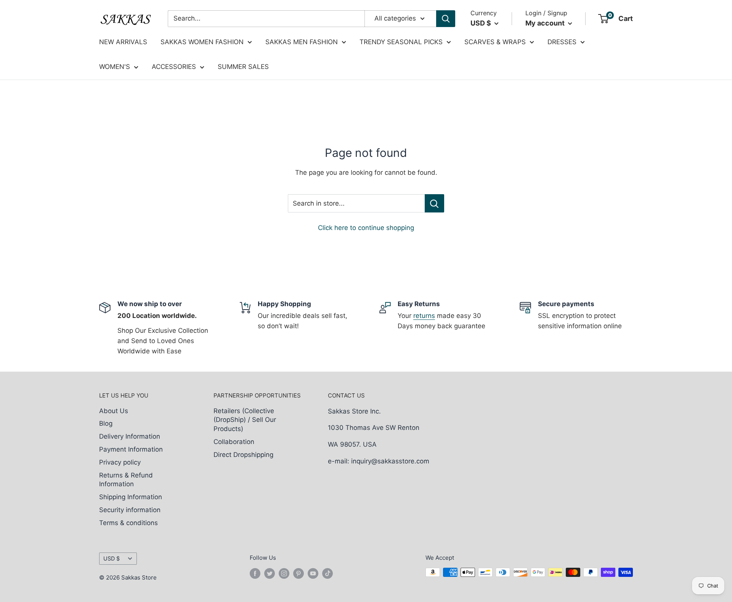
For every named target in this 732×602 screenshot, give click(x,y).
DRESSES (561, 42)
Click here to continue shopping (366, 228)
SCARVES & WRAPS (495, 42)
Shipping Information (130, 497)
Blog (105, 423)
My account (545, 23)
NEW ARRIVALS (123, 42)
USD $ (111, 558)
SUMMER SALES (243, 66)
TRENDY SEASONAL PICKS (401, 42)
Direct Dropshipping (243, 454)
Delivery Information (129, 436)
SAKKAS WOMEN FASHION (202, 42)
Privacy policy (120, 462)
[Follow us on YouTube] (313, 573)
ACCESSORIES (174, 66)
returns (424, 315)
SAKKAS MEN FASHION (301, 42)
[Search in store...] (434, 203)
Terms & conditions (128, 523)
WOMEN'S (114, 66)
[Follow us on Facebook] (255, 573)
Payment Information (131, 449)
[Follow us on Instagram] (284, 573)
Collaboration (234, 442)
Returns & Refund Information (126, 479)
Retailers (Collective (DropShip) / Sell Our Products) (245, 420)
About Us (113, 411)
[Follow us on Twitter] (269, 573)
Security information (130, 510)
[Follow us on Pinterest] (298, 573)
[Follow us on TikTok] (327, 573)
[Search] (445, 18)
